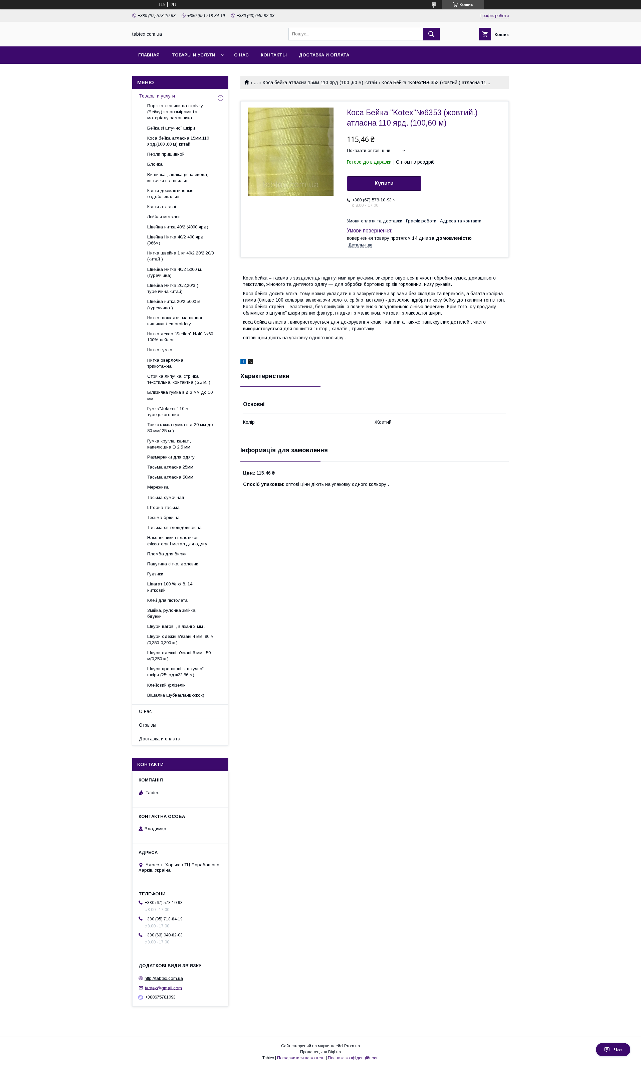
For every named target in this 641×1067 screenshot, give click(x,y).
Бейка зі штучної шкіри (171, 128)
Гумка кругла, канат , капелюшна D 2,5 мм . (170, 444)
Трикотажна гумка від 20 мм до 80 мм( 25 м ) (180, 427)
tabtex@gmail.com (163, 987)
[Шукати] (431, 34)
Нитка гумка (159, 349)
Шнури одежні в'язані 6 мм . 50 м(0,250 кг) (179, 655)
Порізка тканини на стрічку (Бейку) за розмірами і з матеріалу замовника (175, 111)
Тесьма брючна (163, 517)
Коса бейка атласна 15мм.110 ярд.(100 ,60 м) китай (320, 82)
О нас (241, 54)
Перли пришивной (166, 154)
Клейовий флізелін (166, 685)
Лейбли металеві (164, 216)
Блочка (155, 164)
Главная (149, 54)
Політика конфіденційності (353, 1058)
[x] (250, 362)
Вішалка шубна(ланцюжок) (175, 695)
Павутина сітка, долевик (172, 563)
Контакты (274, 54)
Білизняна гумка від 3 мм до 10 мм (180, 395)
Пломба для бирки (167, 553)
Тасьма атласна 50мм (170, 477)
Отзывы (147, 725)
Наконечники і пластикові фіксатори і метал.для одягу (177, 540)
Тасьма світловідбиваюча (174, 527)
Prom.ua (352, 1046)
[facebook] (243, 362)
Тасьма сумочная (165, 497)
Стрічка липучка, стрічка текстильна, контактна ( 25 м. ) (178, 379)
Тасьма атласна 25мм (170, 467)
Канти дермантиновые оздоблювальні (170, 193)
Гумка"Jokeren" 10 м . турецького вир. (169, 411)
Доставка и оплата (324, 54)
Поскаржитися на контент (301, 1058)
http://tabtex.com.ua (164, 978)
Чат (618, 1049)
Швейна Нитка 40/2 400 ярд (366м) (175, 239)
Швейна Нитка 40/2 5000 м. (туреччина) (174, 272)
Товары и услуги (193, 54)
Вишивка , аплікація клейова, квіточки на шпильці (177, 177)
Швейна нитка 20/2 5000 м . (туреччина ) (175, 304)
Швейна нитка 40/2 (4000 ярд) (177, 226)
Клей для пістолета (167, 600)
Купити (384, 183)
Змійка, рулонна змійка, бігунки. (171, 613)
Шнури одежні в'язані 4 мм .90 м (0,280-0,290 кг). (180, 639)
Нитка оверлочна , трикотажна (166, 363)
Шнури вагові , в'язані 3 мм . (176, 626)
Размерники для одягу (171, 457)
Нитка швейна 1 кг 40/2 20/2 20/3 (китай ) (180, 255)
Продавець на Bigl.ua (320, 1052)
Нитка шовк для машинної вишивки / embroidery (174, 320)
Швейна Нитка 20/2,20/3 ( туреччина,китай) (172, 288)
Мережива (158, 487)
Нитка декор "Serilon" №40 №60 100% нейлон (180, 336)
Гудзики (155, 573)
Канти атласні (161, 206)
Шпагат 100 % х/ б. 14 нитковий (169, 586)
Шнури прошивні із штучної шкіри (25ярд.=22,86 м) (175, 671)
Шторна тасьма (163, 507)
